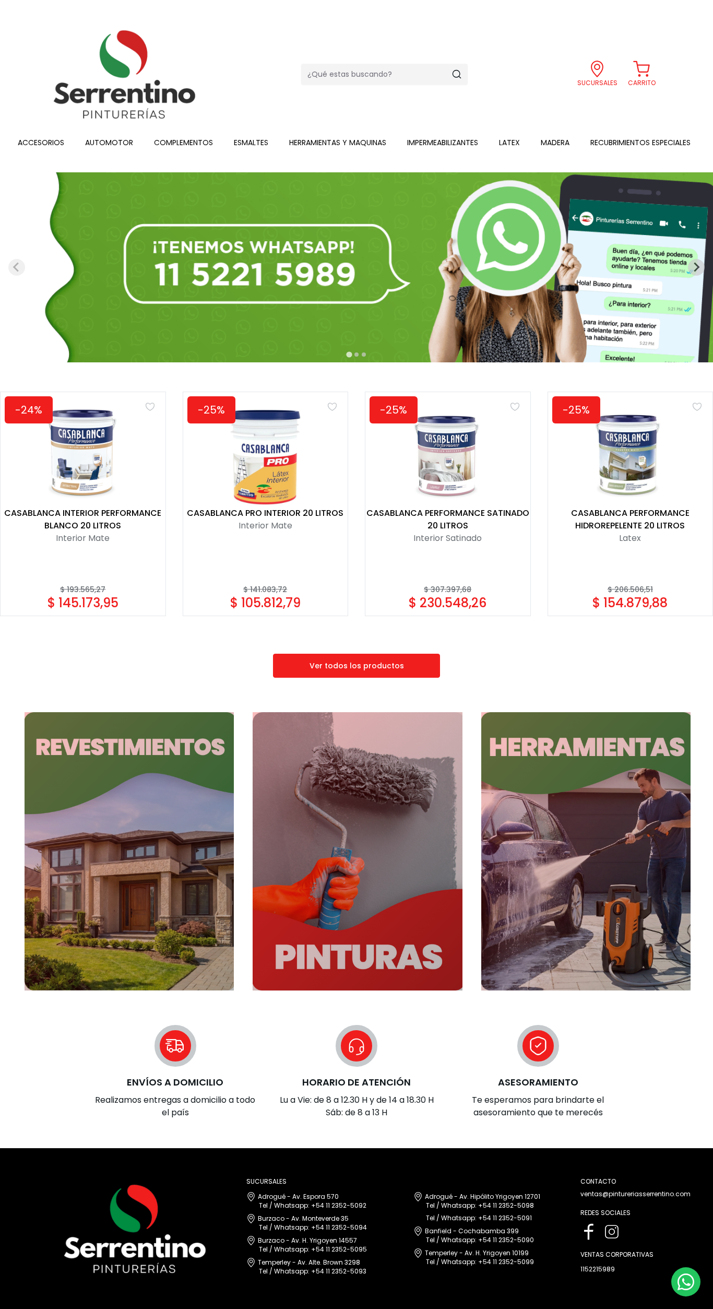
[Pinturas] (356, 851)
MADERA (555, 142)
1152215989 (597, 1269)
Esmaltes (251, 142)
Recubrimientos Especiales (640, 142)
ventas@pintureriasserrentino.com (635, 1194)
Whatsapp (291, 1205)
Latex (509, 142)
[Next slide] (696, 267)
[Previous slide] (16, 267)
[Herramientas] (585, 851)
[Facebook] (588, 1231)
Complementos (183, 142)
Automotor (109, 142)
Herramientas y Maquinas (337, 142)
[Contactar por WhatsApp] (685, 1281)
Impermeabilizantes (442, 142)
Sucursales (597, 82)
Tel (263, 1205)
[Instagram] (611, 1231)
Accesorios (41, 142)
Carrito (642, 82)
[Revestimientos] (128, 851)
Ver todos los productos (357, 666)
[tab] (349, 354)
